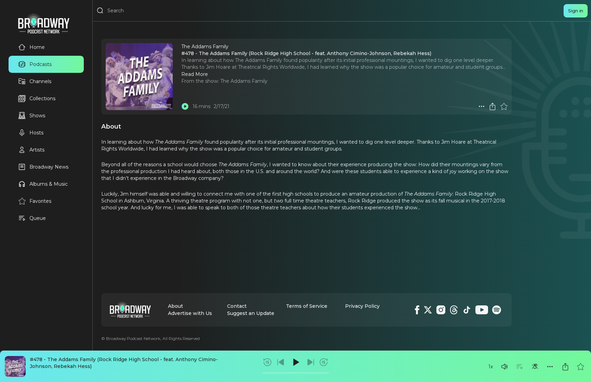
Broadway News (48, 167)
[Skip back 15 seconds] (267, 362)
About (175, 306)
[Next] (310, 362)
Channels (40, 81)
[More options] (550, 366)
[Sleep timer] (535, 366)
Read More (194, 74)
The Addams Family (243, 81)
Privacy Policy (362, 306)
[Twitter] (427, 309)
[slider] (295, 373)
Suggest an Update (250, 313)
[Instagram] (440, 309)
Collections (42, 98)
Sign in (575, 10)
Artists (36, 150)
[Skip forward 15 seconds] (323, 362)
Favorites (40, 201)
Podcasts (40, 64)
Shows (37, 116)
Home (37, 47)
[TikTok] (466, 309)
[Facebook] (417, 309)
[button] (504, 366)
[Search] (100, 10)
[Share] (565, 366)
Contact (237, 306)
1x (490, 367)
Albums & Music (48, 184)
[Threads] (453, 309)
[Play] (295, 362)
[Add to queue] (519, 366)
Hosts (36, 133)
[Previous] (281, 362)
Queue (37, 218)
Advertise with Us (190, 313)
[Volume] (504, 366)
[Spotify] (496, 309)
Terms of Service (306, 306)
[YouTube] (481, 309)
